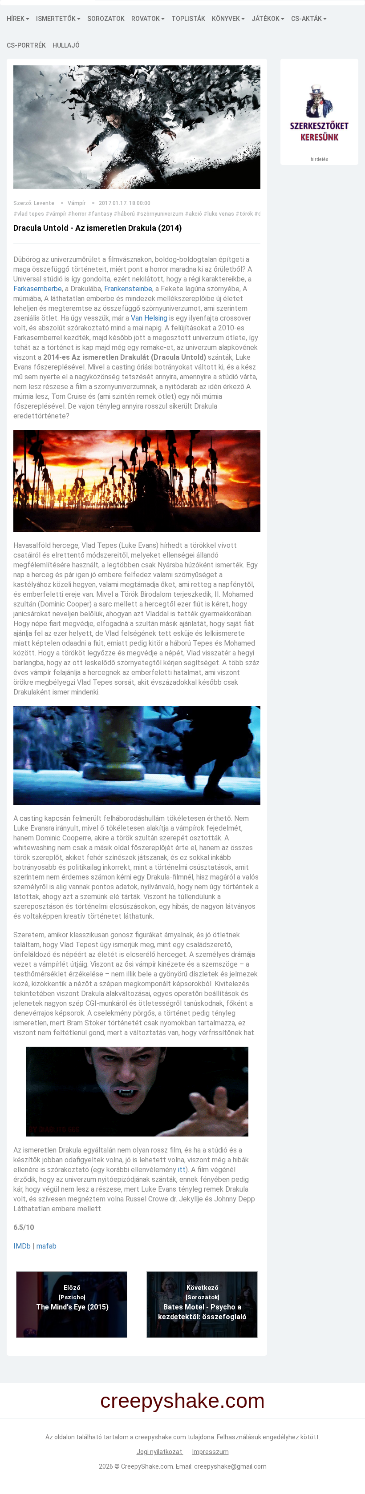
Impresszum (210, 1451)
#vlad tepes (28, 214)
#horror (77, 214)
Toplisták (188, 18)
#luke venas (218, 214)
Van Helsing (149, 318)
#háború (124, 214)
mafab (46, 1246)
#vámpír (55, 214)
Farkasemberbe (37, 289)
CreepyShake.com (147, 1466)
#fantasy (100, 214)
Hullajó (66, 45)
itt (182, 1169)
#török (244, 214)
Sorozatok (106, 18)
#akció (193, 214)
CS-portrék (26, 45)
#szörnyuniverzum (159, 214)
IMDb (22, 1246)
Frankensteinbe (128, 289)
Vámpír (76, 203)
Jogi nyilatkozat (160, 1451)
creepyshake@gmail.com (230, 1466)
